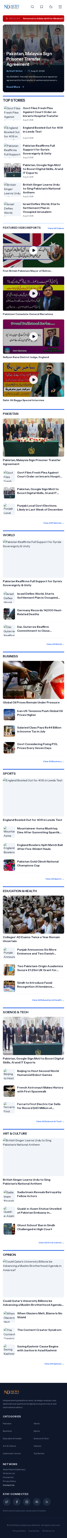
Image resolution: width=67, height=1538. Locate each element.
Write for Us (9, 1473)
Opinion (37, 1446)
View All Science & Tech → (50, 1121)
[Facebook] (17, 1502)
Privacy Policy (9, 1481)
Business (7, 1431)
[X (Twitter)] (7, 1502)
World (36, 1423)
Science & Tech (41, 1438)
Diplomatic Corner (12, 1453)
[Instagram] (27, 1502)
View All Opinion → (54, 1363)
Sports (37, 1431)
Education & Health (12, 1438)
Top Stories (39, 1453)
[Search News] (32, 7)
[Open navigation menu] (60, 7)
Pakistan (7, 1423)
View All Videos (56, 228)
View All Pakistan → (53, 523)
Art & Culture (9, 1446)
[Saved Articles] (42, 7)
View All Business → (53, 761)
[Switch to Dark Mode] (51, 7)
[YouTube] (37, 1502)
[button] (33, 253)
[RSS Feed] (47, 1502)
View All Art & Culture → (51, 1242)
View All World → (55, 644)
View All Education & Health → (48, 1000)
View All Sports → (54, 878)
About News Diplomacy (14, 1469)
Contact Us (8, 1485)
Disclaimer (8, 1477)
